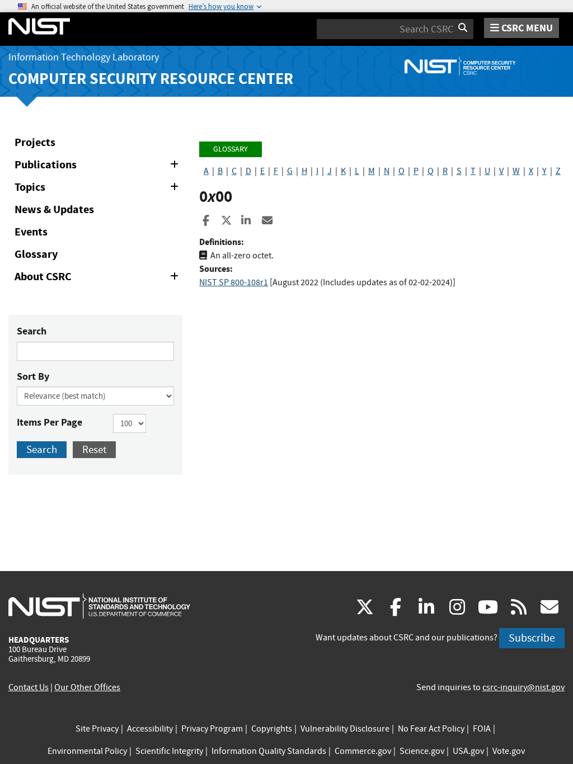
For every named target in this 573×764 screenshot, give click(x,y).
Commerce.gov (363, 751)
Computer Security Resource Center (150, 78)
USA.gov (468, 751)
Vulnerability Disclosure (344, 728)
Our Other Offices (87, 687)
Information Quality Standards (269, 751)
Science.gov (422, 751)
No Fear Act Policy (431, 728)
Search (31, 331)
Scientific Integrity (169, 751)
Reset (94, 449)
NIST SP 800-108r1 (233, 282)
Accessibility (150, 728)
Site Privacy (97, 728)
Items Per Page (49, 422)
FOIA (482, 728)
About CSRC (98, 278)
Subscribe (532, 638)
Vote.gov (508, 751)
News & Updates (54, 209)
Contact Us (28, 687)
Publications (98, 166)
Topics (98, 189)
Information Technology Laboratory (83, 57)
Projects (35, 142)
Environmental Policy (87, 751)
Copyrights (271, 728)
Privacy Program (212, 728)
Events (31, 231)
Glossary (36, 254)
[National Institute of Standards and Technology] (99, 605)
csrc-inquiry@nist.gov (523, 687)
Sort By (33, 376)
